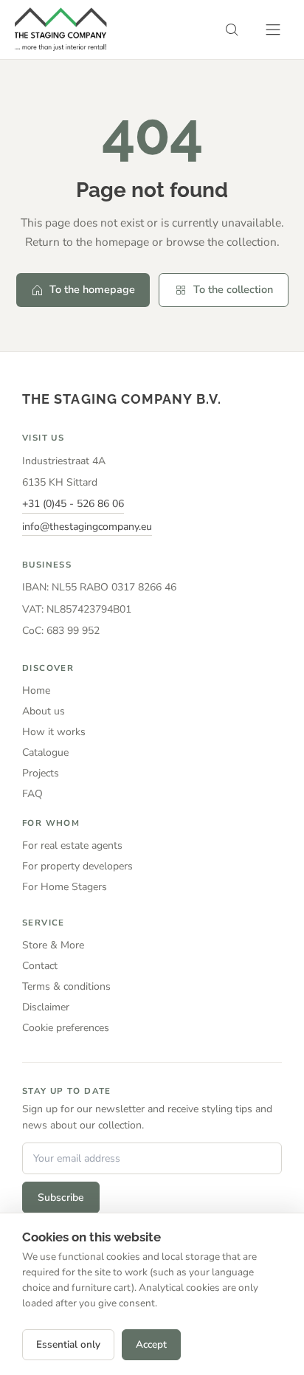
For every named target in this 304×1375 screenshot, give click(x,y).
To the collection (233, 289)
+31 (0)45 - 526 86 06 (73, 504)
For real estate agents (72, 845)
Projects (40, 773)
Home (36, 690)
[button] (231, 29)
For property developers (77, 866)
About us (43, 711)
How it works (54, 732)
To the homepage (92, 289)
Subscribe (61, 1197)
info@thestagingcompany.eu (87, 527)
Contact (40, 966)
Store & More (53, 945)
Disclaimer (45, 1007)
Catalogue (45, 752)
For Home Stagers (64, 887)
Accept (151, 1344)
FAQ (32, 794)
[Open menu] (273, 29)
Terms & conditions (66, 986)
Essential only (68, 1344)
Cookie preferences (65, 1028)
